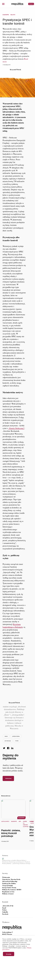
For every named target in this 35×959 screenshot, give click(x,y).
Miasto (12, 15)
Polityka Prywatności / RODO (11, 889)
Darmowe (6, 15)
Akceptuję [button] (8, 954)
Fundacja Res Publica (9, 883)
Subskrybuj (8, 778)
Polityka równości (8, 893)
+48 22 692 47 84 (7, 906)
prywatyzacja (8, 740)
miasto (6, 736)
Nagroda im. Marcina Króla (11, 879)
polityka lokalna (16, 736)
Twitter (4, 910)
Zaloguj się (31, 4)
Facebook (5, 914)
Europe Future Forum (9, 887)
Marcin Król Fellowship (9, 881)
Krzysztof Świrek (15, 69)
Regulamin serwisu (8, 891)
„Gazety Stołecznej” (16, 428)
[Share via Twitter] (4, 748)
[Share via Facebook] (8, 748)
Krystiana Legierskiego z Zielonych (13, 625)
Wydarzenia (6, 877)
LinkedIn (5, 912)
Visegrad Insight (7, 885)
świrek (16, 740)
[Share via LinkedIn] (12, 748)
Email (4, 908)
